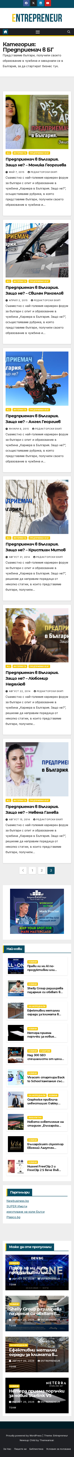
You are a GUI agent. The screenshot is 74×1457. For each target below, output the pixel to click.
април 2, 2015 (18, 300)
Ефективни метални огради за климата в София (43, 1014)
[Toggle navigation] (38, 31)
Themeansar (47, 1440)
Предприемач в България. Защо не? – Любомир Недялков (32, 678)
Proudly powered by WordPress (24, 1435)
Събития (45, 1051)
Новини (32, 962)
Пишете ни (20, 1448)
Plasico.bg (13, 1217)
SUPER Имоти (16, 1206)
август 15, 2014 (20, 819)
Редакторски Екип (44, 172)
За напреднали (36, 1006)
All (8, 153)
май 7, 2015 (17, 172)
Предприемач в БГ (39, 153)
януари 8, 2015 (19, 428)
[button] (68, 32)
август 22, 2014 (20, 691)
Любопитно (35, 1118)
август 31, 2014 (20, 557)
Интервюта (20, 153)
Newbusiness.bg (17, 1201)
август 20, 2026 (23, 1278)
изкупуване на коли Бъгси (25, 1212)
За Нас (7, 1448)
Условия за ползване (58, 1448)
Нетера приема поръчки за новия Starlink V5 (40, 1036)
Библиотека (36, 1448)
